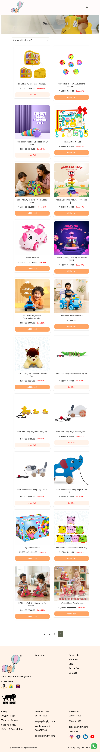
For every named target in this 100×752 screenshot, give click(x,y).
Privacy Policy (8, 715)
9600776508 (41, 730)
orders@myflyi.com (78, 727)
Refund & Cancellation (12, 729)
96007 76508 (75, 715)
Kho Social (85, 747)
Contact (73, 673)
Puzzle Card (74, 668)
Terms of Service (9, 720)
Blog (71, 664)
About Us (73, 659)
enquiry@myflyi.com (45, 721)
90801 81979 (75, 721)
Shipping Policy (8, 724)
